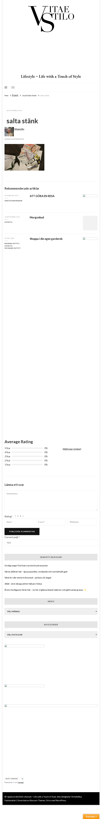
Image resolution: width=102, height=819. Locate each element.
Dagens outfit (12, 243)
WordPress (61, 800)
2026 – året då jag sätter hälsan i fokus (23, 583)
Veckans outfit (13, 248)
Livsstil (8, 222)
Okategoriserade (13, 201)
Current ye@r (12, 537)
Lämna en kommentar (14, 139)
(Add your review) (72, 448)
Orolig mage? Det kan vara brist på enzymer (26, 565)
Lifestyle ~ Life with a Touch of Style (51, 76)
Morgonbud (37, 217)
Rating (8, 516)
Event (15, 95)
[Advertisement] (51, 53)
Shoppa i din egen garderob (46, 238)
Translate (21, 782)
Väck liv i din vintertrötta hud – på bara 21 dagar (28, 577)
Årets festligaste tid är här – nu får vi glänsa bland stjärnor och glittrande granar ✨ (45, 590)
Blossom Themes (37, 800)
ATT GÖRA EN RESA (42, 196)
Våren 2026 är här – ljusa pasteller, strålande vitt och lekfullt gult (36, 571)
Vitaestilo (19, 129)
